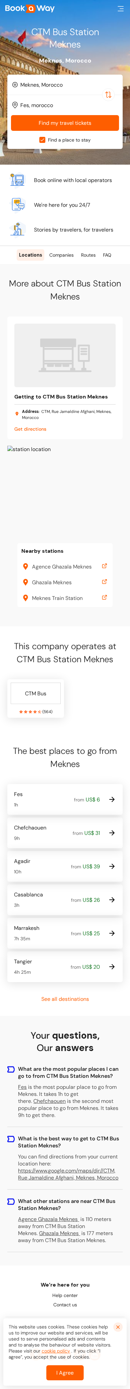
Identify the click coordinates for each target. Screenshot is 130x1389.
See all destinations (65, 999)
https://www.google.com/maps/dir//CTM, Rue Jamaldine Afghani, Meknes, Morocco (68, 1174)
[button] (121, 9)
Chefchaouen (49, 1101)
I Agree (65, 1372)
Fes (22, 1087)
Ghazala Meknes (59, 1233)
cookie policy (56, 1351)
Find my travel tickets (65, 122)
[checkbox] (42, 140)
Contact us (65, 1305)
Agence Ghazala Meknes (48, 1219)
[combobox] (65, 85)
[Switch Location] (108, 94)
